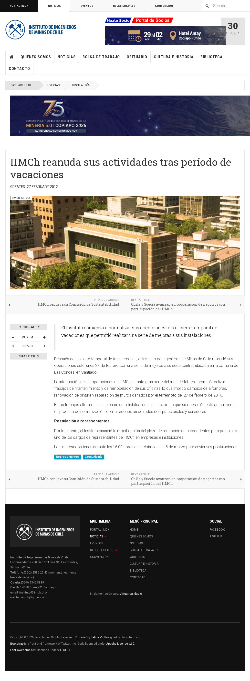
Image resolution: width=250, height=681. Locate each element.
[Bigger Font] (44, 337)
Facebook (217, 529)
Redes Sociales (124, 6)
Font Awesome (20, 650)
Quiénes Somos (36, 57)
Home (11, 57)
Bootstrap (16, 643)
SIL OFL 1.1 (65, 650)
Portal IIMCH (19, 6)
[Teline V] (40, 29)
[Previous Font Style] (13, 346)
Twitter (216, 536)
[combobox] (225, 5)
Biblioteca (211, 57)
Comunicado (94, 457)
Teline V (96, 637)
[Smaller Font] (13, 337)
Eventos (87, 6)
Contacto (19, 68)
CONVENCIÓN (164, 6)
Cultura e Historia (174, 57)
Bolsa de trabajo (101, 57)
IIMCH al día (81, 85)
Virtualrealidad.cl (131, 593)
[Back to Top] (5, 676)
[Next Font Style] (44, 346)
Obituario (137, 57)
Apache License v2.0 (120, 643)
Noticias (54, 6)
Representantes (68, 457)
